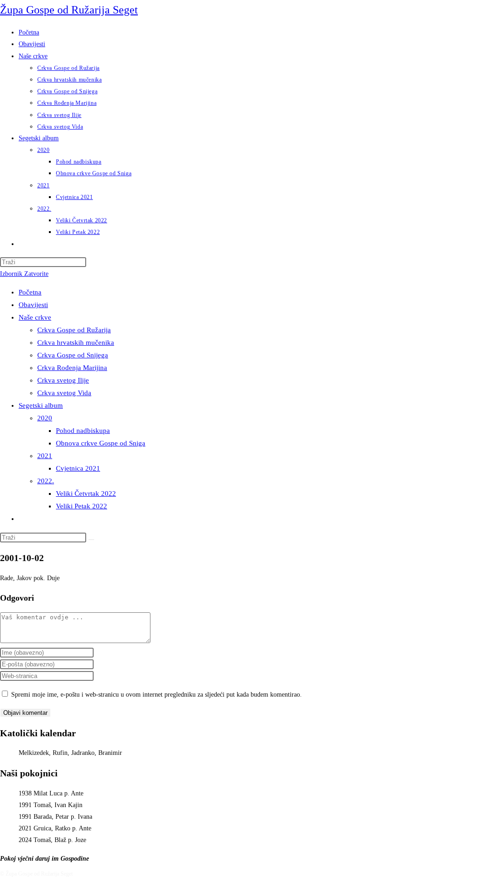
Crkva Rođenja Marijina (72, 367)
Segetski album (41, 405)
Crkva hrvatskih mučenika (75, 342)
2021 (44, 455)
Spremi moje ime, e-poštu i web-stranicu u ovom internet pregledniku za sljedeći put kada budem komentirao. (156, 694)
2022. (45, 481)
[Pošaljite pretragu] (91, 540)
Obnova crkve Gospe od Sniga (100, 443)
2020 (44, 418)
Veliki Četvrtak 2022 (86, 493)
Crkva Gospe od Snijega (72, 355)
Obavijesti (33, 304)
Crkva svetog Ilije (63, 380)
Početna (30, 292)
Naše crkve (35, 317)
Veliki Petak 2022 (81, 506)
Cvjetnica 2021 (78, 468)
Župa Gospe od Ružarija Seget (69, 10)
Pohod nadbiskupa (83, 430)
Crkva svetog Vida (64, 393)
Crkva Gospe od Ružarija (74, 330)
